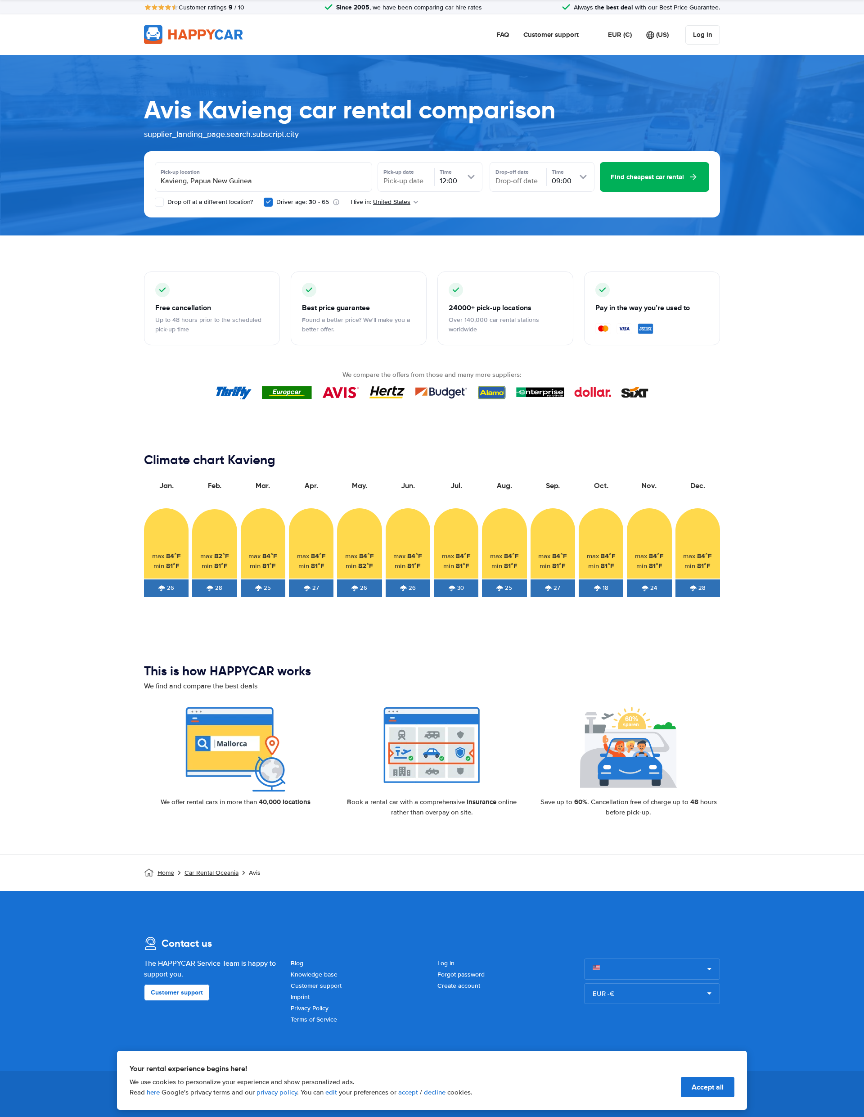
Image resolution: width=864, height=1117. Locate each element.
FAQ (502, 35)
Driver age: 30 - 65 (302, 202)
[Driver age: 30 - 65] (268, 202)
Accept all (708, 1087)
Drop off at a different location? (209, 202)
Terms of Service (314, 1019)
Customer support (551, 35)
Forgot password (461, 974)
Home (166, 873)
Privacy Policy (309, 1008)
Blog (297, 963)
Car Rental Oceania (211, 873)
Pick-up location (180, 172)
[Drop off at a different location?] (159, 202)
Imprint (300, 997)
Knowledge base (314, 974)
